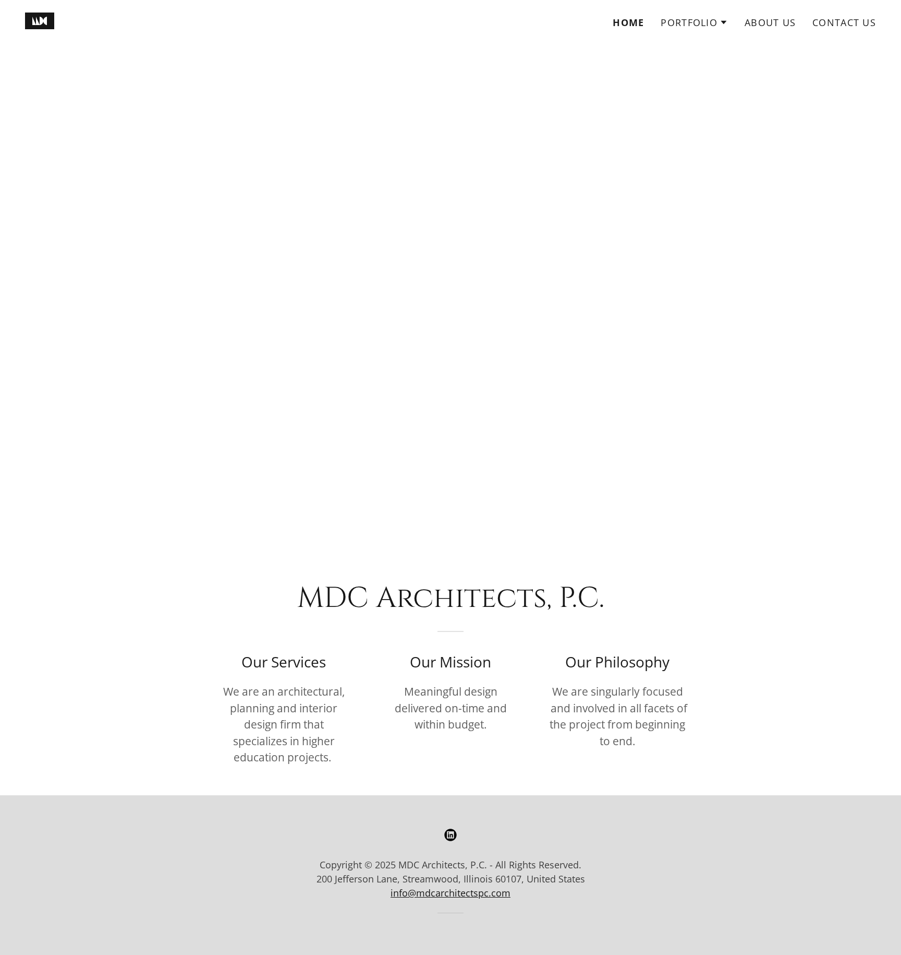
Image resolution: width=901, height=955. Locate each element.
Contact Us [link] (844, 22)
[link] (39, 20)
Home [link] (628, 22)
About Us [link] (770, 22)
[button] (694, 22)
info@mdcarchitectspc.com (450, 893)
